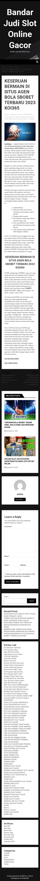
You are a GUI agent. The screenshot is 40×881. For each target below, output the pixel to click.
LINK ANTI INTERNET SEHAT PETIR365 (17, 729)
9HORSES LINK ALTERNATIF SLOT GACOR (18, 770)
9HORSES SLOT (9, 777)
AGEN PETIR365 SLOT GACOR (14, 748)
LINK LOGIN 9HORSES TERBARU (15, 731)
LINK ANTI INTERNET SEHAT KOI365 (16, 724)
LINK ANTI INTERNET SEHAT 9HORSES (17, 726)
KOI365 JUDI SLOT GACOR (13, 803)
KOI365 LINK (8, 814)
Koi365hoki (8, 144)
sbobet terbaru (29, 117)
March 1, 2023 (17, 114)
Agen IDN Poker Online (11, 652)
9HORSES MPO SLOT (11, 783)
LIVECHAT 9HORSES (11, 656)
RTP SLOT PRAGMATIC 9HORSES (15, 711)
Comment (8, 526)
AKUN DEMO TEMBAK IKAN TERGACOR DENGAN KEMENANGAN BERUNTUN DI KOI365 (18, 625)
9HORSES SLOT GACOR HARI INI (15, 775)
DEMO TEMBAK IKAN (11, 755)
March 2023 (7, 830)
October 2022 (8, 839)
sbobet (23, 117)
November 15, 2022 (12, 467)
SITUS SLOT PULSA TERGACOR (15, 687)
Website (23, 565)
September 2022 (9, 841)
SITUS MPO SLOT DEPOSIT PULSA (16, 689)
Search (6, 596)
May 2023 (7, 826)
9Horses (6, 808)
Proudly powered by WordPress (17, 876)
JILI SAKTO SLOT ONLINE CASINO (16, 694)
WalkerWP (25, 878)
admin (8, 114)
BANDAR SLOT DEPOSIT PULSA (15, 691)
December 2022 (9, 835)
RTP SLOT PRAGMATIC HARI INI (15, 713)
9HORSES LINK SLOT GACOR (14, 801)
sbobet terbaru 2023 (10, 119)
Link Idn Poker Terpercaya (12, 647)
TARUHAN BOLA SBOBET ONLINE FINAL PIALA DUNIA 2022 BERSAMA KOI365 (19, 424)
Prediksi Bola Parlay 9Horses (13, 667)
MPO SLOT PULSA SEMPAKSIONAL (16, 685)
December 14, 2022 (12, 431)
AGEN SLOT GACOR (11, 722)
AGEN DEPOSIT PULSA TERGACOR (16, 707)
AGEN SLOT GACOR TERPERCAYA (16, 702)
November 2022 (9, 837)
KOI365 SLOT (8, 779)
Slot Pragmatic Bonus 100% (13, 674)
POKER (6, 855)
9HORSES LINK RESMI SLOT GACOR (16, 790)
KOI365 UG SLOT (10, 786)
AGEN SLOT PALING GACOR (14, 709)
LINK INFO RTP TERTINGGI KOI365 (16, 746)
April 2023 (7, 828)
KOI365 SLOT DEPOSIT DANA (14, 788)
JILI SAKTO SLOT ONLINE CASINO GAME (18, 696)
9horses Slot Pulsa (10, 661)
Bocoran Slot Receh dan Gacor (14, 663)
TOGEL (6, 864)
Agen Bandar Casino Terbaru (13, 654)
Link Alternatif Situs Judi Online (14, 678)
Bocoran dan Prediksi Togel (13, 669)
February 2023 (8, 833)
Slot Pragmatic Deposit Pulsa (13, 672)
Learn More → (20, 499)
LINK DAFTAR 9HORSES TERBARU (16, 740)
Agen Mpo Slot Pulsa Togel (12, 683)
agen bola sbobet (14, 117)
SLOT (6, 858)
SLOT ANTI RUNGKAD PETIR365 (15, 715)
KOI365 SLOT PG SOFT (12, 799)
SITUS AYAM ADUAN (11, 753)
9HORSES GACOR (10, 759)
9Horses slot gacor (10, 810)
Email (6, 565)
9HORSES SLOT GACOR (12, 766)
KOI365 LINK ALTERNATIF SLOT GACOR (17, 781)
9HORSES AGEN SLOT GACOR (14, 794)
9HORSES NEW (9, 761)
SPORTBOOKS (28, 114)
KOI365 (6, 805)
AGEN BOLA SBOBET (11, 751)
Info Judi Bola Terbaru (11, 650)
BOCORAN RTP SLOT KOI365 (14, 718)
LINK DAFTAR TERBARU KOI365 (15, 737)
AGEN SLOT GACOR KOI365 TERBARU (17, 744)
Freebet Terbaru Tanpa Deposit (14, 665)
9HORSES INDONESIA (11, 757)
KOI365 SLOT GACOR (11, 768)
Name (6, 556)
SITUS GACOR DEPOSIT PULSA (15, 704)
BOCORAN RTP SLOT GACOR (14, 720)
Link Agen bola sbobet (11, 358)
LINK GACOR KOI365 (11, 742)
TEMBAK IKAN (9, 862)
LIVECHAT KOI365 (10, 658)
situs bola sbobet (22, 119)
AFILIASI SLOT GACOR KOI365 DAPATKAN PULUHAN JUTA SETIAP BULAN (19, 461)
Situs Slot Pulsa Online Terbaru (14, 680)
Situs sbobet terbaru (10, 363)
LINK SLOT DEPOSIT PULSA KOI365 (16, 733)
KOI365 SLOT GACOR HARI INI (14, 773)
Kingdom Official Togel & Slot (13, 676)
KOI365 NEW (8, 764)
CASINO (6, 853)
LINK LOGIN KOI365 (10, 735)
